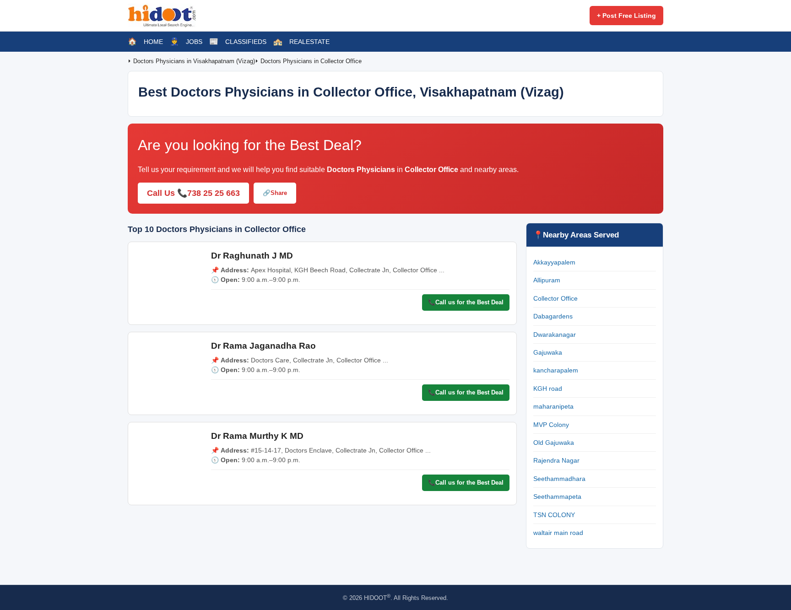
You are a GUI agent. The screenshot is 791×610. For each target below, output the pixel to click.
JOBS (194, 41)
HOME (153, 41)
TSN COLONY (554, 514)
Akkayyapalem (554, 262)
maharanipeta (553, 406)
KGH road (547, 388)
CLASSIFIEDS (245, 41)
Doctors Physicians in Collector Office (311, 61)
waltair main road (558, 532)
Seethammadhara (559, 478)
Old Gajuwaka (553, 442)
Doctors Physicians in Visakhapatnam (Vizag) (194, 61)
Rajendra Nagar (556, 460)
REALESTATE (309, 41)
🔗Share (275, 192)
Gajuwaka (547, 352)
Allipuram (546, 280)
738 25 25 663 (213, 193)
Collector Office (555, 298)
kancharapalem (555, 370)
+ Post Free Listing (626, 15)
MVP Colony (551, 424)
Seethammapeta (557, 496)
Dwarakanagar (554, 334)
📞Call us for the (466, 302)
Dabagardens (553, 316)
